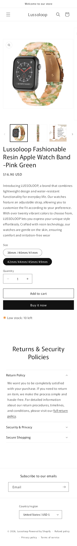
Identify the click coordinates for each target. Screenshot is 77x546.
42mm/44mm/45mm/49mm (27, 262)
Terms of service (50, 537)
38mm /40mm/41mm (22, 252)
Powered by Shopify (40, 531)
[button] (8, 14)
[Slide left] (4, 134)
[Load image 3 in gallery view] (58, 133)
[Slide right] (72, 134)
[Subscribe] (64, 487)
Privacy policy (29, 537)
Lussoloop (22, 531)
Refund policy (62, 531)
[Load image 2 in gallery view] (38, 133)
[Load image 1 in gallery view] (19, 133)
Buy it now (38, 305)
